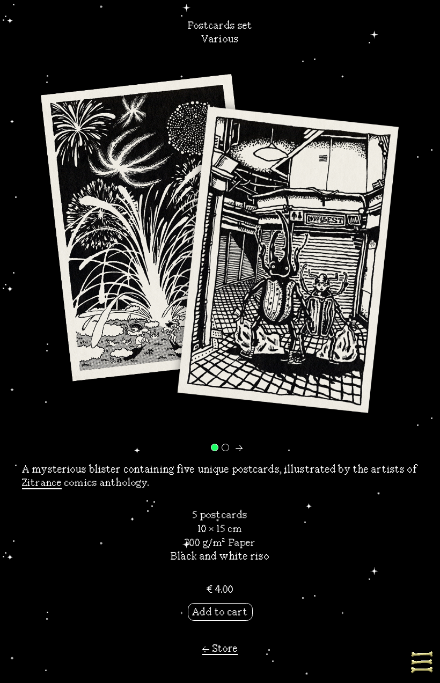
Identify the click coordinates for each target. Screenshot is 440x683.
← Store (220, 648)
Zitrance (42, 482)
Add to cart (219, 612)
